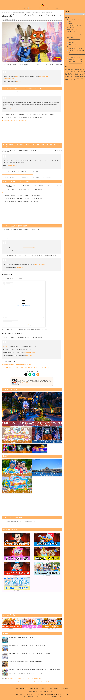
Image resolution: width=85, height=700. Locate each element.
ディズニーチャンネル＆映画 (75, 25)
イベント (71, 21)
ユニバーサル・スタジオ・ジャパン (76, 34)
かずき (19, 378)
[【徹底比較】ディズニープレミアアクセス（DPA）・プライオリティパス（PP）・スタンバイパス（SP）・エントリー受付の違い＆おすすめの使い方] (17, 589)
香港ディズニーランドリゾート (75, 63)
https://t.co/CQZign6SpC (43, 76)
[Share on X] (25, 374)
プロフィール (12, 8)
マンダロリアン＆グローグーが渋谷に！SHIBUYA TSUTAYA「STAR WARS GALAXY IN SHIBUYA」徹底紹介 (25, 661)
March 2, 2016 (18, 81)
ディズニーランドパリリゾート (75, 59)
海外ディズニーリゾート (8, 367)
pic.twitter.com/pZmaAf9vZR (8, 78)
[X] (19, 384)
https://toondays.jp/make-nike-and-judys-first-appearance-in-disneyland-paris (16, 364)
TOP (17, 688)
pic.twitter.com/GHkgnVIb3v (39, 264)
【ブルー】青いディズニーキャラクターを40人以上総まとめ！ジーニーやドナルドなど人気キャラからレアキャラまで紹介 (27, 645)
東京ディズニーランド (73, 44)
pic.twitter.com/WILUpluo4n (29, 352)
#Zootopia (17, 76)
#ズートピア (5, 346)
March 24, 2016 (29, 355)
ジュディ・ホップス (24, 367)
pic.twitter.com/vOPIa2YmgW (29, 247)
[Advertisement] (32, 132)
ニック (35, 367)
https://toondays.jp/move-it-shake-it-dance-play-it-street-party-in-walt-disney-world (17, 174)
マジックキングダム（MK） (43, 367)
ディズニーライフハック (72, 31)
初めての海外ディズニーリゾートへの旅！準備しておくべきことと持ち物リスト (21, 637)
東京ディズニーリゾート (72, 37)
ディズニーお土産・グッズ (74, 39)
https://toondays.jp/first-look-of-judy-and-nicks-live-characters (13, 192)
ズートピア (31, 367)
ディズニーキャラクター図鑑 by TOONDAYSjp (36, 688)
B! (33, 374)
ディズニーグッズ (72, 23)
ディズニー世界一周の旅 (34, 8)
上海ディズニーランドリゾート (75, 61)
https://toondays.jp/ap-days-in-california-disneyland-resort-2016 (14, 120)
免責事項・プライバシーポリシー (53, 8)
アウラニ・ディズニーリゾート (75, 48)
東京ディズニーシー (73, 42)
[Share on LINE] (29, 374)
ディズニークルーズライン (74, 57)
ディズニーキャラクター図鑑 (22, 8)
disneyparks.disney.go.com (12, 108)
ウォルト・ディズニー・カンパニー (74, 19)
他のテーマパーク (71, 33)
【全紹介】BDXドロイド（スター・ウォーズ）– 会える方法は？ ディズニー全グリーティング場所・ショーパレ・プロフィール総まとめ (29, 653)
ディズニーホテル (72, 40)
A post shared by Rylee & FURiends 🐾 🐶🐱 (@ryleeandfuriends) (24, 324)
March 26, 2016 (20, 250)
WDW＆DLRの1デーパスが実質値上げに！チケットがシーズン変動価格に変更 (23, 678)
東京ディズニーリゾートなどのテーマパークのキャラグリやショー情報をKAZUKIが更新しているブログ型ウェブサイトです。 (42, 694)
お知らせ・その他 (71, 27)
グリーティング (16, 367)
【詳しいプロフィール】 (25, 382)
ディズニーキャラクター (72, 29)
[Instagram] (21, 384)
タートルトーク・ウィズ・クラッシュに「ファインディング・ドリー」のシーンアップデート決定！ (27, 681)
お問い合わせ (42, 8)
